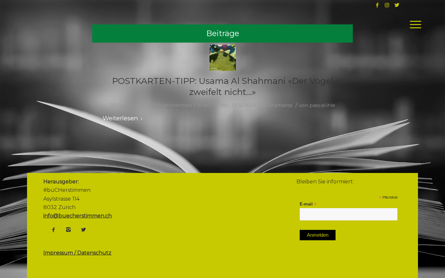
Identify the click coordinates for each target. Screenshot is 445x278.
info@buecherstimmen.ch (77, 216)
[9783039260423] (222, 58)
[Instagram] (68, 229)
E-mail (308, 204)
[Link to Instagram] (387, 5)
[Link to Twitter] (397, 5)
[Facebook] (53, 229)
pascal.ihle (322, 105)
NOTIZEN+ (216, 105)
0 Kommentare (173, 105)
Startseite (281, 105)
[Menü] (413, 24)
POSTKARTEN (249, 105)
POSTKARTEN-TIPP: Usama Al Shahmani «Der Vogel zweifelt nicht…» (222, 86)
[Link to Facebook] (377, 5)
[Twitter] (83, 229)
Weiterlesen (120, 118)
